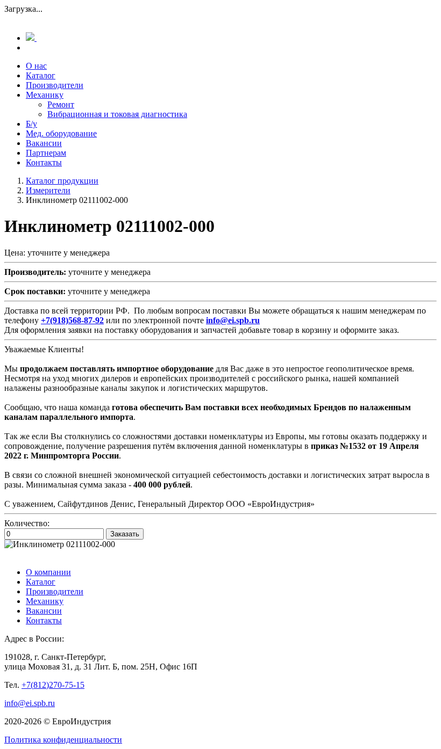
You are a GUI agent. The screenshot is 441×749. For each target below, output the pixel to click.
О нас (36, 65)
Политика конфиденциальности (63, 739)
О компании (48, 572)
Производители (54, 85)
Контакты (44, 162)
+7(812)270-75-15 (53, 684)
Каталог (40, 75)
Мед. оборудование (61, 133)
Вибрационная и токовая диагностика (117, 114)
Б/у (31, 123)
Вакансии (44, 143)
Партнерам (46, 152)
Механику (44, 94)
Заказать (124, 534)
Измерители (48, 190)
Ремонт (60, 104)
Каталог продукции (62, 180)
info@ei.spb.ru (29, 703)
